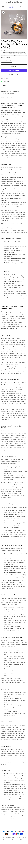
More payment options (14, 74)
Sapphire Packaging (10, 837)
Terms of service (7, 839)
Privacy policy (15, 839)
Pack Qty (3, 50)
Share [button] (4, 85)
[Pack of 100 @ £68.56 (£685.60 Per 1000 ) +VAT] (13, 52)
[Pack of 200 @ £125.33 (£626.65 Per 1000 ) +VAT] (13, 54)
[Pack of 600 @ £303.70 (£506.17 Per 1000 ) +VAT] (13, 55)
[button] (3, 7)
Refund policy (23, 839)
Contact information (21, 837)
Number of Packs (5, 57)
